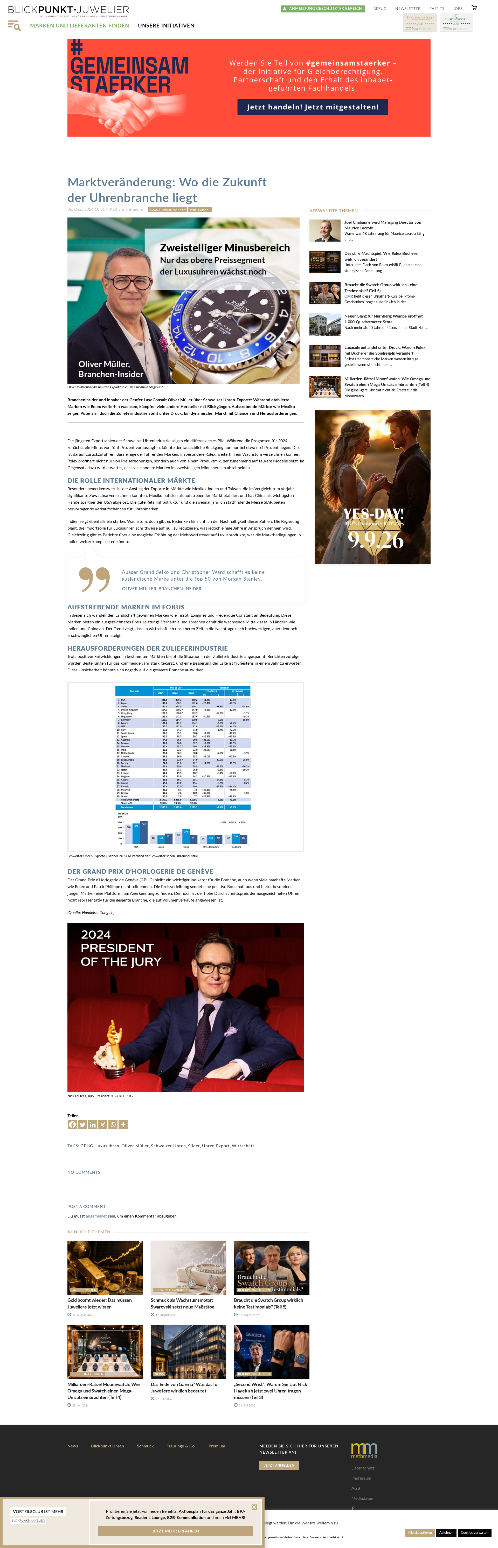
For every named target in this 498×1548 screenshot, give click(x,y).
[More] (123, 1124)
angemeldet (96, 1216)
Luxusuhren (107, 1146)
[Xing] (102, 1124)
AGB (355, 1488)
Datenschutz (363, 1468)
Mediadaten (362, 1498)
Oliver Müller (135, 1146)
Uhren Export (216, 1146)
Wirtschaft (200, 209)
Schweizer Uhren (168, 1146)
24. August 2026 (82, 1315)
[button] (474, 9)
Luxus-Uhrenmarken (168, 209)
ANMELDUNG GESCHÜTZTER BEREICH (324, 9)
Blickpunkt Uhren (254, 1290)
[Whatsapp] (112, 1124)
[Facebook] (72, 1124)
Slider (194, 1146)
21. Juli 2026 (246, 1405)
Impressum (361, 1478)
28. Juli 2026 (80, 1405)
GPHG (86, 1146)
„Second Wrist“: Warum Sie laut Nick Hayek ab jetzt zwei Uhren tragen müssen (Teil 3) (270, 1391)
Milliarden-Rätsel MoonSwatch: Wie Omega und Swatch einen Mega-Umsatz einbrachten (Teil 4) (103, 1391)
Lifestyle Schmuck (171, 1290)
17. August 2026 (165, 1315)
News (159, 1374)
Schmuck (145, 1446)
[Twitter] (82, 1124)
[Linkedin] (92, 1124)
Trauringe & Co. (181, 1446)
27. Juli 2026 (163, 1399)
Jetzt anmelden (279, 1465)
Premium (217, 1446)
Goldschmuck (84, 1290)
